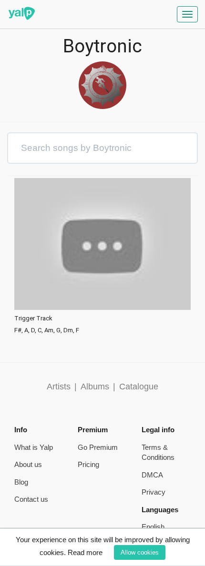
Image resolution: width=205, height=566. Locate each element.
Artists (59, 386)
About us (28, 464)
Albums (95, 386)
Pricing (88, 464)
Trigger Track (33, 318)
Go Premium (98, 447)
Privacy (153, 492)
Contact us (31, 499)
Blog (21, 482)
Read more (85, 552)
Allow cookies (140, 552)
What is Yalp (33, 447)
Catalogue (138, 386)
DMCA (152, 475)
